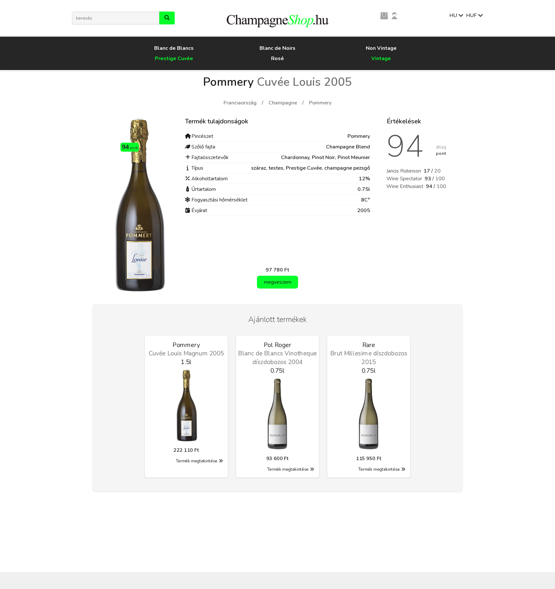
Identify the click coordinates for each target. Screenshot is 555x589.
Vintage (381, 58)
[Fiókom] (394, 15)
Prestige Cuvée (174, 58)
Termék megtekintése (196, 461)
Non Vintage (381, 48)
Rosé (277, 58)
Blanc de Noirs (277, 48)
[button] (167, 18)
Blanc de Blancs (174, 48)
